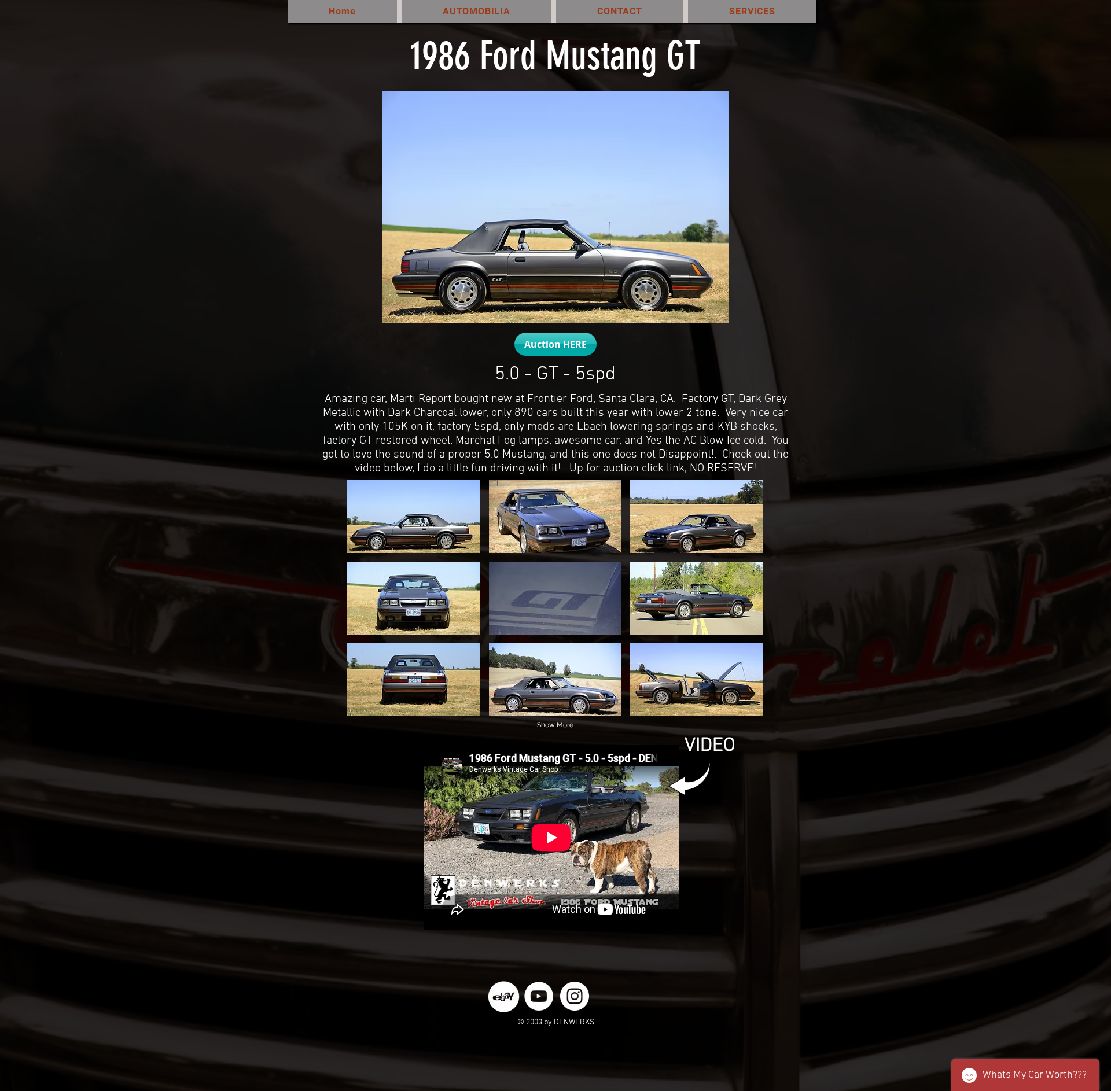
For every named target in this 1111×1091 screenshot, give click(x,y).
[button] (413, 516)
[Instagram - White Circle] (574, 996)
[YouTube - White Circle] (538, 996)
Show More (555, 725)
